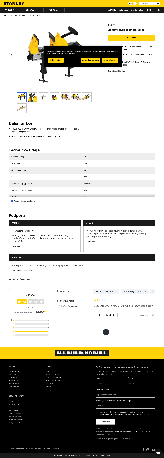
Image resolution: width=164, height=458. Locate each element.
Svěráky (31, 15)
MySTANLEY (112, 10)
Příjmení (130, 378)
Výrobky (9, 10)
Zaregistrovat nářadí (137, 10)
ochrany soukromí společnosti (125, 432)
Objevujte (31, 10)
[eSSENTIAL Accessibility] (132, 3)
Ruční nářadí (14, 15)
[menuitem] (10, 10)
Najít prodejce (123, 10)
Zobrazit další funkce (116, 71)
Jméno (98, 378)
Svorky (23, 15)
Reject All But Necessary (90, 60)
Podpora (53, 10)
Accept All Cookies (110, 60)
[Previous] (11, 55)
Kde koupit (131, 37)
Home (5, 15)
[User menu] (158, 10)
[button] (143, 449)
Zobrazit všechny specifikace (24, 201)
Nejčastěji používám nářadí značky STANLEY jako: (114, 401)
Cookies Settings (55, 60)
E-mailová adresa (102, 390)
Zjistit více (16, 246)
